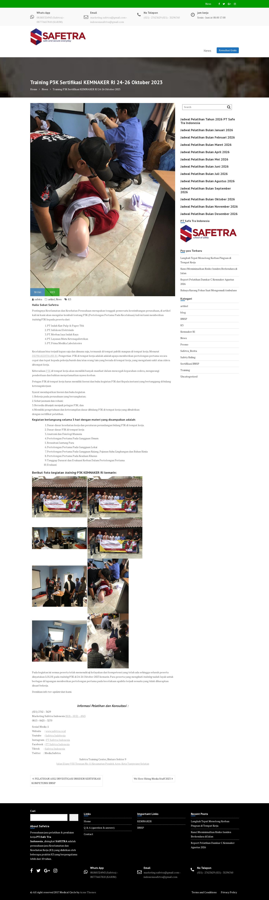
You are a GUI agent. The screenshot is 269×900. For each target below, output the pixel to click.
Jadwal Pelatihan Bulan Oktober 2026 (207, 199)
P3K (48, 371)
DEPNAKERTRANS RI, (45, 356)
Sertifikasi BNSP (189, 363)
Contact (88, 834)
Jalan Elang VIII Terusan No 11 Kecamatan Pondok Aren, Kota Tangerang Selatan (102, 763)
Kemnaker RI (187, 331)
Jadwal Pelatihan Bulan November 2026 (209, 206)
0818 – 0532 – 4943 (75, 716)
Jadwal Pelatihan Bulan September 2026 (205, 190)
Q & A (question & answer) (99, 827)
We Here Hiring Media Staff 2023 (152, 778)
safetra (38, 299)
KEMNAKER (144, 821)
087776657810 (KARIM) (50, 22)
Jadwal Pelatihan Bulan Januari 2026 (206, 130)
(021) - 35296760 (171, 17)
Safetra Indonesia (55, 748)
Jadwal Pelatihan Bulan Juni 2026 (204, 166)
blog (183, 312)
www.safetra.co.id (56, 731)
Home (87, 821)
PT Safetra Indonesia (58, 740)
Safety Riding (187, 357)
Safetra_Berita (188, 351)
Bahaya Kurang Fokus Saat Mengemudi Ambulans (208, 290)
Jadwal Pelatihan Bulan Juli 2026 (204, 174)
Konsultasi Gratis (228, 50)
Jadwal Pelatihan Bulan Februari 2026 (207, 137)
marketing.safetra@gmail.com (108, 17)
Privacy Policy (229, 892)
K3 (69, 299)
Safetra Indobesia (55, 735)
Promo (184, 344)
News (208, 3)
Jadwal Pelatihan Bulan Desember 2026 (209, 214)
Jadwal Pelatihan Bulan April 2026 (204, 152)
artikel (51, 299)
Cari (32, 811)
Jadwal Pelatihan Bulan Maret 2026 (205, 145)
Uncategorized (188, 376)
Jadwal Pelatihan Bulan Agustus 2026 (207, 181)
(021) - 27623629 (152, 17)
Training (185, 370)
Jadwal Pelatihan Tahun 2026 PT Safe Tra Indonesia (207, 121)
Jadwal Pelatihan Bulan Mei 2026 (204, 159)
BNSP (183, 319)
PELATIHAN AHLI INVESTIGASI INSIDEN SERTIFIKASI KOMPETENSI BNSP (66, 781)
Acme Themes (88, 892)
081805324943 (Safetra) (50, 17)
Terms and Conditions (204, 892)
